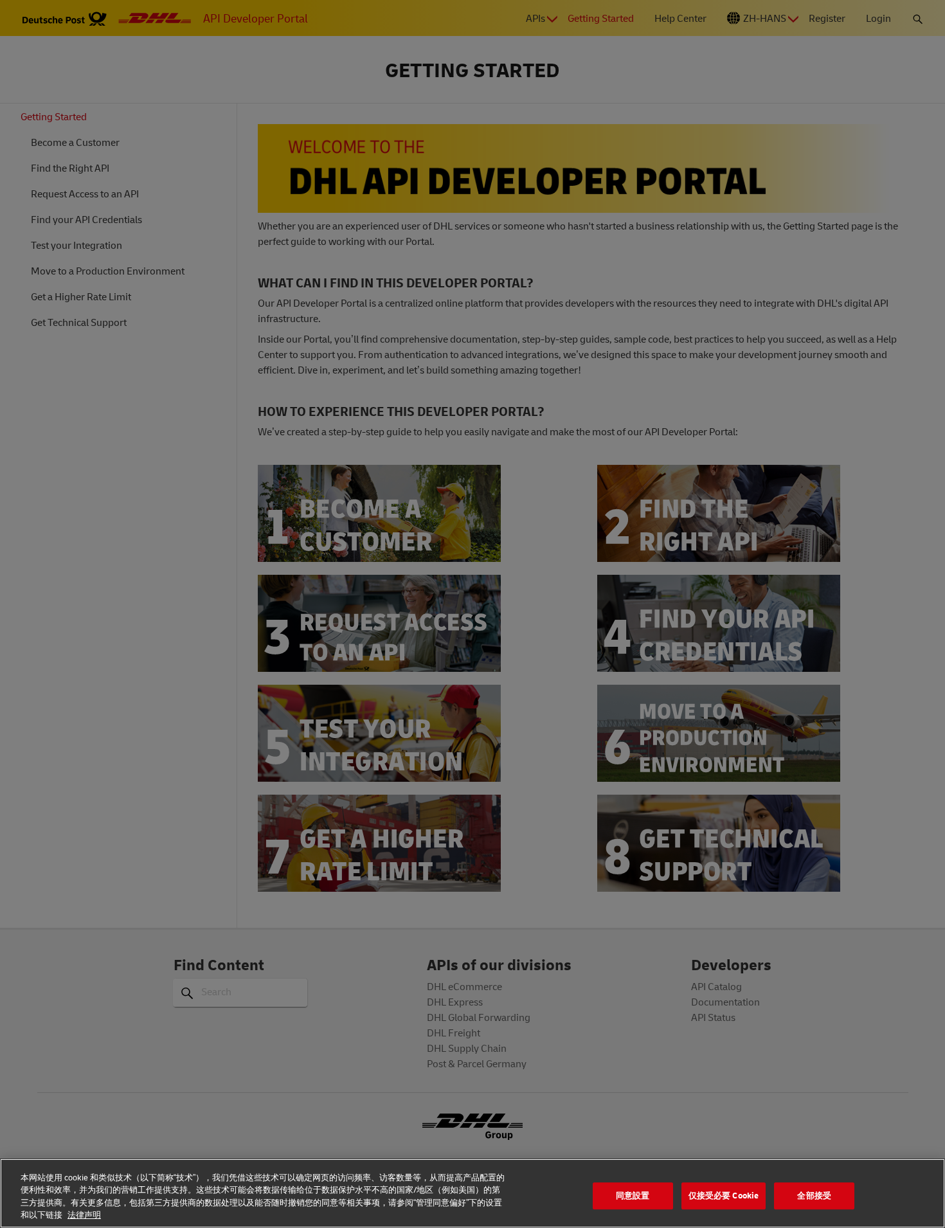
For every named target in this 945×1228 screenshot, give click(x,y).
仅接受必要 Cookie (723, 1195)
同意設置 (633, 1195)
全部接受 (814, 1195)
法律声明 (84, 1214)
